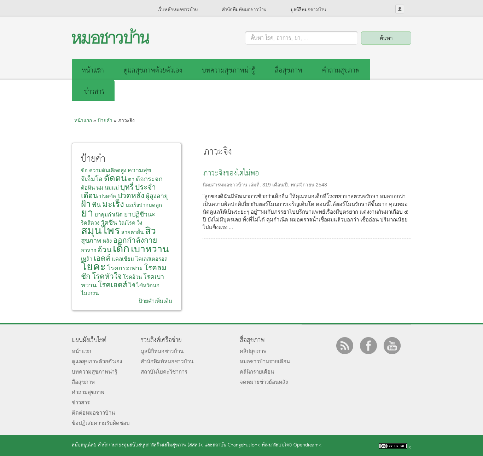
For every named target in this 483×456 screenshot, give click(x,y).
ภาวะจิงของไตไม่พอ (231, 173)
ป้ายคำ (105, 120)
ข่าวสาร (94, 91)
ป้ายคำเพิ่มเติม (155, 301)
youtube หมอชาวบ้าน (392, 345)
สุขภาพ (91, 240)
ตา (131, 179)
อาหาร (88, 250)
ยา (87, 213)
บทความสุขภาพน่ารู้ (228, 70)
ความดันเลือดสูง (107, 170)
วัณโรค (126, 223)
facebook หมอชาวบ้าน (368, 345)
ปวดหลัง (130, 195)
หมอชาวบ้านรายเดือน (265, 361)
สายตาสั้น (132, 232)
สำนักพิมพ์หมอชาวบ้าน (244, 10)
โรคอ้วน (132, 277)
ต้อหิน (88, 188)
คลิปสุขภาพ (253, 351)
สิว (150, 231)
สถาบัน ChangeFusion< (236, 445)
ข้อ (84, 170)
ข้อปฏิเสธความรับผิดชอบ (101, 423)
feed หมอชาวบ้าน (344, 345)
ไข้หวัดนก (147, 285)
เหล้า (86, 259)
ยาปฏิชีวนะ (139, 214)
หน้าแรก (93, 70)
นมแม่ (112, 188)
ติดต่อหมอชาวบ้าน (93, 413)
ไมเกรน (90, 293)
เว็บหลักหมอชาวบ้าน (177, 10)
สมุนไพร (100, 230)
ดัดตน (115, 178)
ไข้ (132, 285)
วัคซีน (109, 222)
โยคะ (93, 266)
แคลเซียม (123, 259)
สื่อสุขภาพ (288, 70)
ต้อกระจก (149, 179)
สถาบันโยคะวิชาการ (164, 372)
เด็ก (121, 248)
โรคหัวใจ (107, 276)
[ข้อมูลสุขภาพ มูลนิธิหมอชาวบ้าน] (110, 42)
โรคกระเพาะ (125, 268)
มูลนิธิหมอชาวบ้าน (308, 10)
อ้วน (104, 250)
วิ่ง (139, 223)
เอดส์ (102, 258)
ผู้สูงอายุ (157, 196)
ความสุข (139, 170)
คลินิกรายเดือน (257, 372)
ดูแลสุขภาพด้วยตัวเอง (153, 70)
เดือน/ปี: (281, 184)
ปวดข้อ (107, 196)
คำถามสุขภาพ (341, 70)
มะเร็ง (113, 204)
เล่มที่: (255, 184)
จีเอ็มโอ (92, 179)
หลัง (107, 241)
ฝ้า (86, 204)
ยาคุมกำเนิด (109, 215)
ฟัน (96, 204)
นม (99, 188)
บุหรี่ (127, 187)
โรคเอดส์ (112, 285)
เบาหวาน (150, 249)
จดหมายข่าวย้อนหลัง (264, 382)
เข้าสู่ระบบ (399, 9)
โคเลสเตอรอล (151, 259)
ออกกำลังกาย (135, 240)
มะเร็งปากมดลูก (144, 205)
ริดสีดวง (90, 223)
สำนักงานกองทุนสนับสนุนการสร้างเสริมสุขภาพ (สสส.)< (150, 445)
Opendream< (307, 445)
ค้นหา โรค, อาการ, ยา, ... (279, 38)
